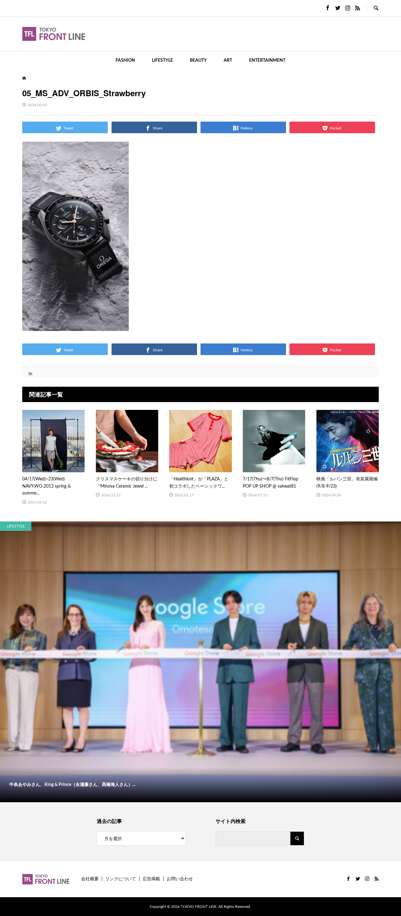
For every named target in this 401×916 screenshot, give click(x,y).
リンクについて (120, 879)
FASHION (125, 60)
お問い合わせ (180, 879)
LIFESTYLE (162, 60)
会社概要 (90, 879)
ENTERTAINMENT (267, 60)
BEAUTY (198, 60)
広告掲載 (151, 879)
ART (228, 60)
